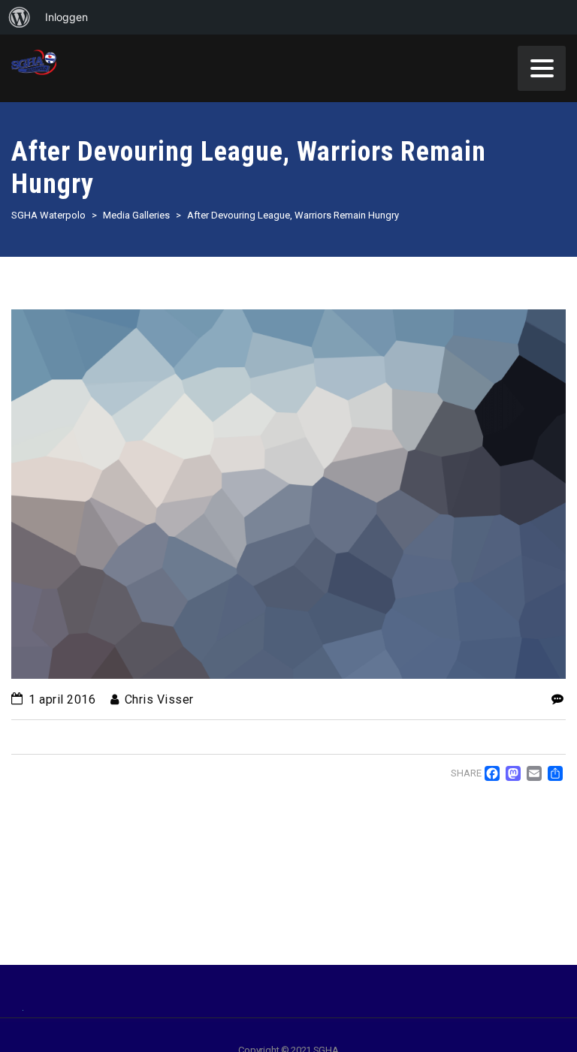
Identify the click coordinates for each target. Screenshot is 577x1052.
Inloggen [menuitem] (66, 17)
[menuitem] (19, 17)
